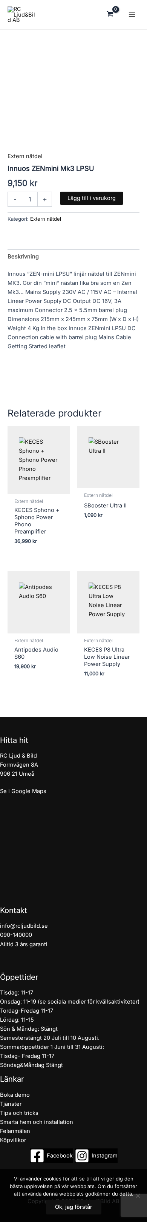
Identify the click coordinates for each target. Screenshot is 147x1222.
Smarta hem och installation (36, 1122)
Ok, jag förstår (73, 1207)
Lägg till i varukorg (91, 198)
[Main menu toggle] (131, 14)
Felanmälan (15, 1131)
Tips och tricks (19, 1113)
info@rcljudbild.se (24, 925)
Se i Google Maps (23, 791)
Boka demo (15, 1094)
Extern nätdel (25, 156)
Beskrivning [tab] (23, 256)
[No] (137, 1195)
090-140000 (16, 934)
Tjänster (10, 1104)
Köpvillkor (13, 1140)
